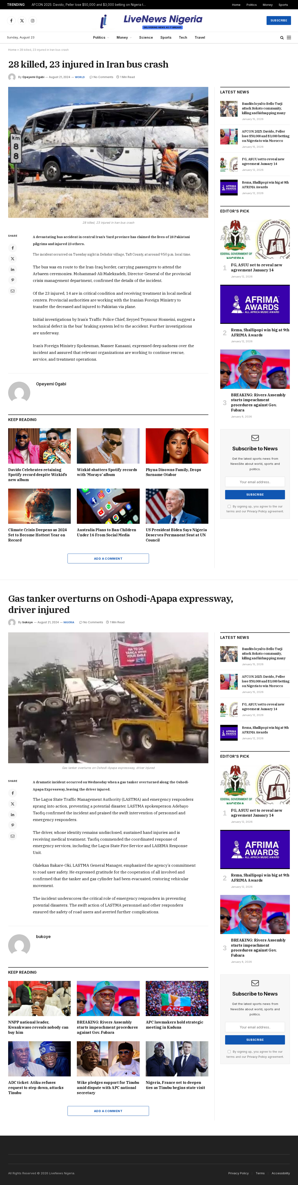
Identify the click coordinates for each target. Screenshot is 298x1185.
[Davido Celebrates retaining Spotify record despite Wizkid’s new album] (39, 445)
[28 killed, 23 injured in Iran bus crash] (108, 152)
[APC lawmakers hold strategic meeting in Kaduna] (177, 998)
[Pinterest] (12, 280)
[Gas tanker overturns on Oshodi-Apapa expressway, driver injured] (108, 697)
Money (268, 5)
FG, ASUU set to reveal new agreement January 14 (263, 161)
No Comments (103, 77)
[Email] (12, 290)
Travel (200, 37)
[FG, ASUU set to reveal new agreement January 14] (229, 164)
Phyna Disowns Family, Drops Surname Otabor (173, 472)
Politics (252, 5)
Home (236, 5)
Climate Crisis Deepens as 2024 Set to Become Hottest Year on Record (37, 534)
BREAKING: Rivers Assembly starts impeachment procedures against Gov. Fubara (258, 402)
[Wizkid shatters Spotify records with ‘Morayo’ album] (108, 445)
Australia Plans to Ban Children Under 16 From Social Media (106, 532)
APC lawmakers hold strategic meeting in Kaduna (174, 1025)
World (80, 77)
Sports (283, 5)
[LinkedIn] (12, 269)
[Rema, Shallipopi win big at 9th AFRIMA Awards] (229, 187)
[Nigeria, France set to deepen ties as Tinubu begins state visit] (177, 1058)
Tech (183, 37)
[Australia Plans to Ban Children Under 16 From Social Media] (108, 506)
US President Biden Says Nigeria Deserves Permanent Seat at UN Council (176, 534)
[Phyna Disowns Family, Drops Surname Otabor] (177, 445)
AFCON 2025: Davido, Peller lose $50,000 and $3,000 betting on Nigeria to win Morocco (90, 5)
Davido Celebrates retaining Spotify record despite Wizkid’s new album (37, 474)
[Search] (282, 37)
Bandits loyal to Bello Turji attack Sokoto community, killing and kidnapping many (264, 108)
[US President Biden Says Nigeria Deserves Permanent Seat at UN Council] (177, 506)
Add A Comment (108, 558)
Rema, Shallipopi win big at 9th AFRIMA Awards (265, 184)
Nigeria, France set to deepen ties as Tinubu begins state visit (175, 1085)
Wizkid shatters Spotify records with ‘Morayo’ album (107, 472)
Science (146, 37)
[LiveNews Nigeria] (149, 20)
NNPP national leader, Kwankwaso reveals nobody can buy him (38, 1027)
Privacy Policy (257, 511)
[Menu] (289, 37)
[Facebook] (12, 247)
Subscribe (279, 20)
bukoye (27, 622)
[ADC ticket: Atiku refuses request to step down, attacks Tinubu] (39, 1058)
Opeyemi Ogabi (33, 77)
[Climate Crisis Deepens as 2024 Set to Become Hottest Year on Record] (39, 506)
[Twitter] (12, 258)
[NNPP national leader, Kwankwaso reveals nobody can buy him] (39, 998)
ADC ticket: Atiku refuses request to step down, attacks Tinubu (35, 1087)
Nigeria (69, 622)
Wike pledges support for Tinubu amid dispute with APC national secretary (108, 1087)
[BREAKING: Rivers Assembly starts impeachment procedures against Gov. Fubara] (255, 369)
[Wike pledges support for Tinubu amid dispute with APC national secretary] (108, 1058)
